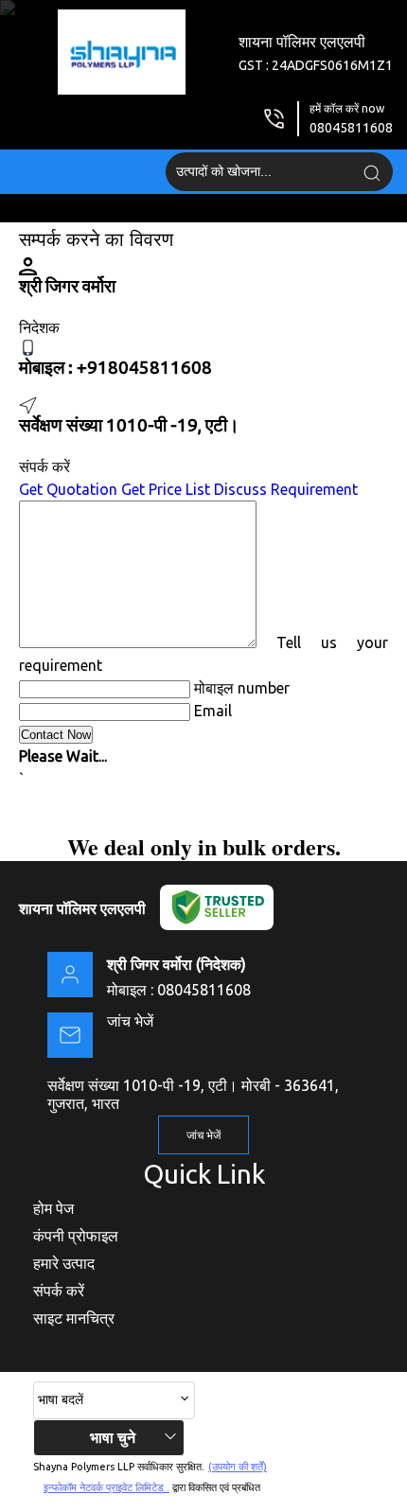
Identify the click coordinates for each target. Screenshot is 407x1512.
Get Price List (165, 489)
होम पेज (53, 1208)
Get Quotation (68, 489)
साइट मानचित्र (74, 1318)
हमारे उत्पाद (64, 1263)
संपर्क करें (58, 1290)
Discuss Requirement (286, 489)
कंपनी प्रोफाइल (75, 1235)
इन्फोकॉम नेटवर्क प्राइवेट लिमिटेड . (106, 1487)
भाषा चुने (112, 1437)
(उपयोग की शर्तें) (237, 1466)
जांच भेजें (130, 1020)
